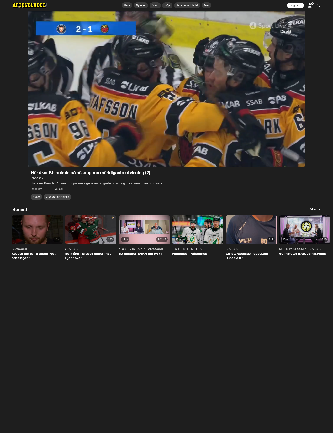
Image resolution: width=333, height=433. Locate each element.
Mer (206, 5)
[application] (166, 89)
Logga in (295, 5)
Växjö (36, 196)
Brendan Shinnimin (57, 196)
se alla (315, 209)
